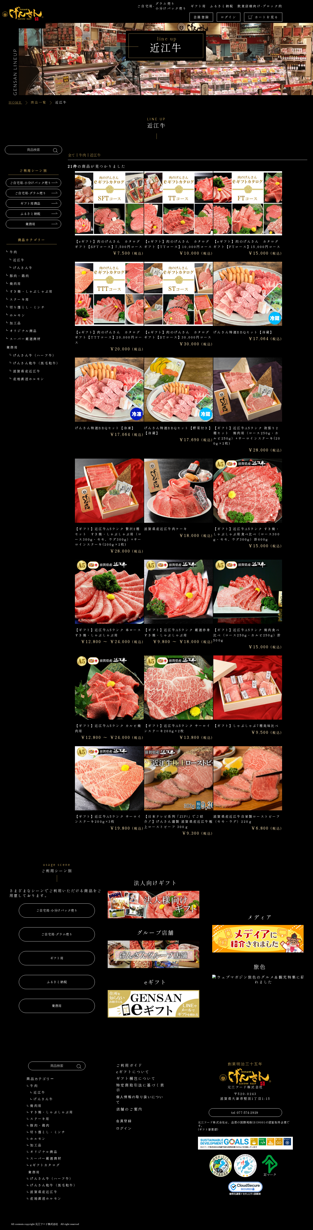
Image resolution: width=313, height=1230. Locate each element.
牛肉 (82, 154)
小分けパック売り (171, 8)
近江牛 (95, 154)
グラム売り (165, 3)
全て (71, 154)
